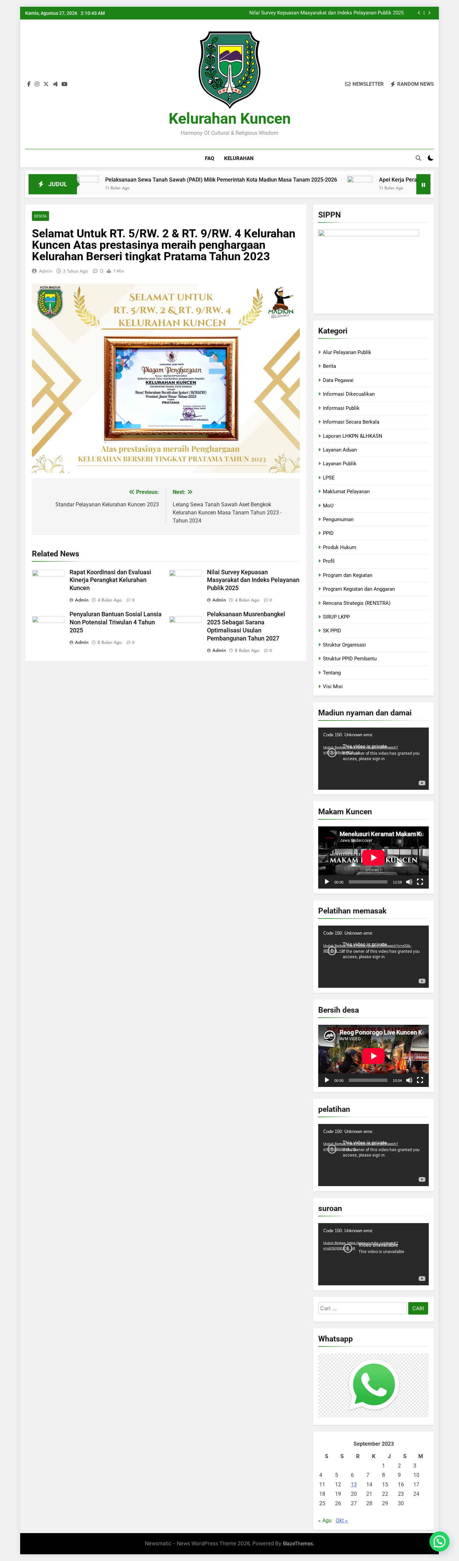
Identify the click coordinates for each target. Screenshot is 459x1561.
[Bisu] (409, 882)
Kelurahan (239, 158)
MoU (328, 506)
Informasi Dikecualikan (349, 394)
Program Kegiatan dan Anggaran (359, 589)
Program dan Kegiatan (347, 575)
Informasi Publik (341, 408)
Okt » (342, 1520)
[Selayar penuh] (420, 882)
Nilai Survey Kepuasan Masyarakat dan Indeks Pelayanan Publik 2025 (326, 13)
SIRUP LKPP (336, 617)
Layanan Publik (340, 464)
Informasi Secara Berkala (351, 422)
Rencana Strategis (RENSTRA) (356, 603)
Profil (329, 561)
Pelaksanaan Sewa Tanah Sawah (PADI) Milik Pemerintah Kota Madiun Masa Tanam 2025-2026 (175, 180)
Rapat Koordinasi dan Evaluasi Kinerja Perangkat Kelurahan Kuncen (110, 580)
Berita (40, 216)
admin (45, 271)
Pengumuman (338, 519)
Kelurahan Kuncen (230, 118)
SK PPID (332, 631)
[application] (373, 759)
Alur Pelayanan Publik (347, 352)
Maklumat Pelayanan (346, 492)
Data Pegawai (338, 380)
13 (354, 1484)
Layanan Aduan (340, 450)
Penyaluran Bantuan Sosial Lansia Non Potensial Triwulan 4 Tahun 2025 (116, 622)
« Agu (325, 1520)
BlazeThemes (298, 1543)
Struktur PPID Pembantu (350, 659)
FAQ (209, 158)
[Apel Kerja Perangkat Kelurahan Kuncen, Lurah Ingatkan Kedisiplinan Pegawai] (314, 188)
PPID (328, 533)
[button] (439, 1541)
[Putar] (327, 882)
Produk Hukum (339, 547)
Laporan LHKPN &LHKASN (352, 436)
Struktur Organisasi (344, 645)
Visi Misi (333, 687)
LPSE (329, 478)
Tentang (332, 673)
